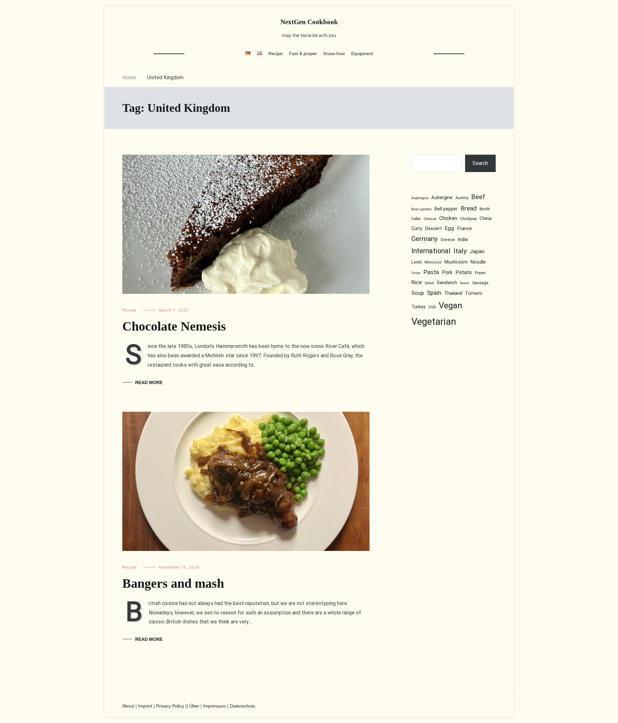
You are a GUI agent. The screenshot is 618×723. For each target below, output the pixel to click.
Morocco (433, 262)
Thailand (453, 293)
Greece (448, 239)
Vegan (450, 305)
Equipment (362, 53)
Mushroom (456, 262)
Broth (485, 208)
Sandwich (447, 283)
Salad (429, 283)
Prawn (480, 273)
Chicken (448, 218)
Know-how (334, 53)
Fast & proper (303, 53)
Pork (447, 273)
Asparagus (419, 198)
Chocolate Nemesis (174, 326)
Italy (460, 251)
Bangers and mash (173, 583)
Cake (416, 218)
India (463, 240)
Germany (424, 239)
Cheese (430, 219)
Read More (149, 382)
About (128, 706)
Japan (477, 251)
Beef (478, 197)
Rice (416, 282)
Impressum (214, 706)
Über (194, 706)
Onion (415, 273)
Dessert (433, 228)
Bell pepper (446, 208)
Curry (416, 228)
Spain (434, 292)
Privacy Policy (170, 706)
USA (432, 307)
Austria (461, 198)
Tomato (473, 293)
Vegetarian (433, 321)
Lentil (416, 262)
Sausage (480, 283)
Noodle (478, 262)
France (464, 228)
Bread (469, 208)
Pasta (431, 272)
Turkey (418, 307)
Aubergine (442, 198)
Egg (449, 228)
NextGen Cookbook (309, 22)
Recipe (275, 53)
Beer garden (421, 209)
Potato (463, 273)
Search (480, 163)
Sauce (464, 283)
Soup (417, 293)
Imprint (145, 706)
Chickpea (468, 219)
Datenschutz (242, 706)
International (431, 251)
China (486, 218)
